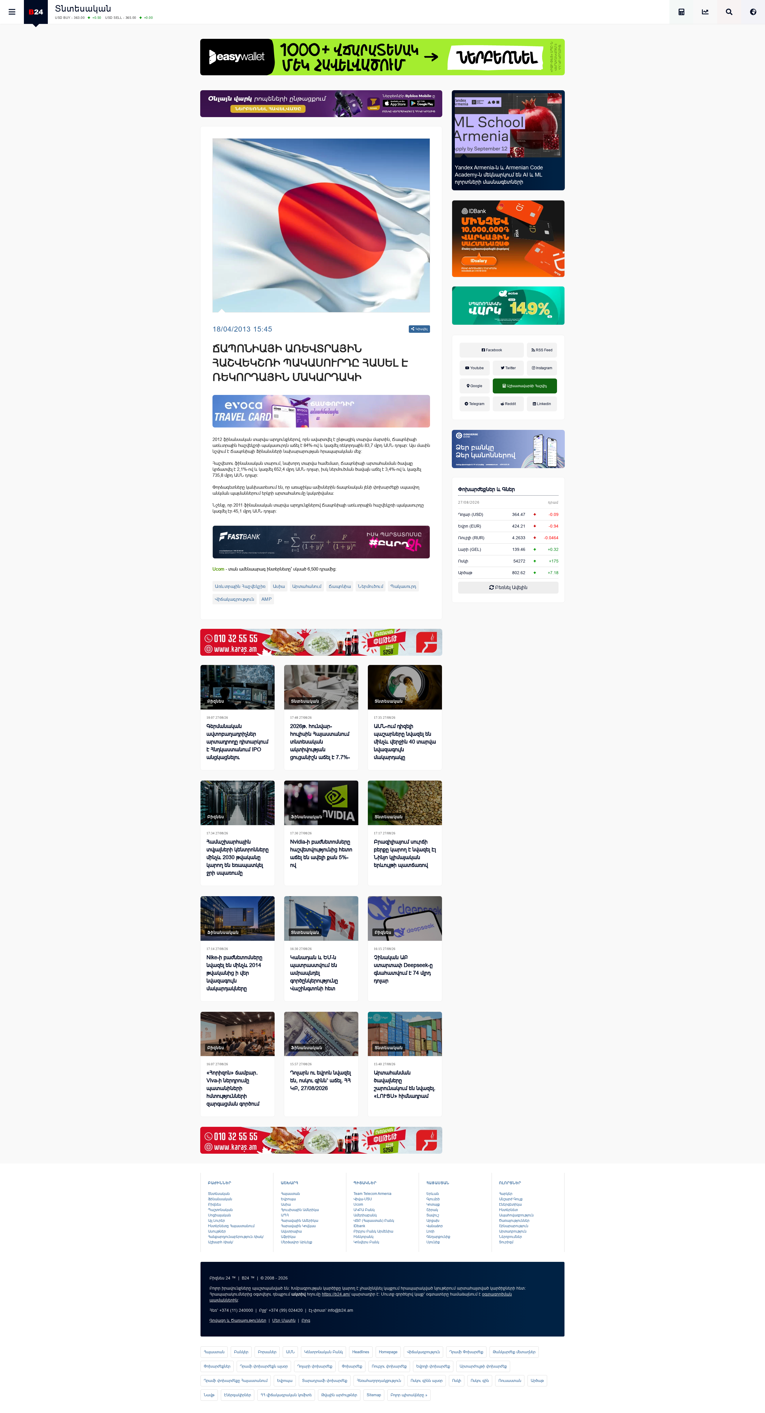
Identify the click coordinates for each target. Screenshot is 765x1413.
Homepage (388, 1352)
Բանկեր (241, 1352)
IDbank (359, 1226)
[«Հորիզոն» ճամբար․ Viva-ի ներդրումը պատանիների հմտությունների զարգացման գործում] (238, 1034)
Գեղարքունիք (438, 1237)
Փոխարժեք (352, 1366)
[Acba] (508, 305)
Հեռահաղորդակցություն (379, 1380)
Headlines (360, 1352)
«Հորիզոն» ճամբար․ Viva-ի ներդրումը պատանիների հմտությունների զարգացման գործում (232, 1088)
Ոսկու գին (480, 1380)
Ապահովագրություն (516, 1215)
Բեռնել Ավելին (510, 587)
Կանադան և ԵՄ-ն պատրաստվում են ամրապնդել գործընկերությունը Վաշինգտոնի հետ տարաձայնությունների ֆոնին (319, 980)
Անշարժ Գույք (511, 1199)
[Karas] (321, 642)
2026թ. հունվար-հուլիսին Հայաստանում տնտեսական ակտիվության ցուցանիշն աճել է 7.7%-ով (320, 745)
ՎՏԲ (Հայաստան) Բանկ (374, 1221)
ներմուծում (370, 586)
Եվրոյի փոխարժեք (433, 1366)
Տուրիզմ (506, 1242)
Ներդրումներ (510, 1237)
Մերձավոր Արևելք (296, 1242)
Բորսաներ (267, 1352)
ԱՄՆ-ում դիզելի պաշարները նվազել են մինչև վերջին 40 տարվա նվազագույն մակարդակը (405, 741)
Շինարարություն (513, 1226)
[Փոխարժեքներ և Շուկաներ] (705, 13)
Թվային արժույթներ (339, 1395)
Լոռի (430, 1231)
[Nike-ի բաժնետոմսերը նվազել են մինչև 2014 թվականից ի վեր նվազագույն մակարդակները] (238, 918)
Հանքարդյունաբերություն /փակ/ (236, 1237)
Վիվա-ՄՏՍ (363, 1199)
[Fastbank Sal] (321, 542)
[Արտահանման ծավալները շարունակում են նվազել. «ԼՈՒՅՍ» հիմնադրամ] (405, 1034)
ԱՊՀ (285, 1215)
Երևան (432, 1194)
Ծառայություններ (514, 1221)
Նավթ (209, 1395)
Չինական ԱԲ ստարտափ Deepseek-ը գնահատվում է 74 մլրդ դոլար (403, 969)
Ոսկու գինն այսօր (427, 1380)
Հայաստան (290, 1194)
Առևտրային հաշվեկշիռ (240, 586)
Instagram (543, 368)
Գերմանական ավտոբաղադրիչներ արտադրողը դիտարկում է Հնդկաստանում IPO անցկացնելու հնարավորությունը (237, 745)
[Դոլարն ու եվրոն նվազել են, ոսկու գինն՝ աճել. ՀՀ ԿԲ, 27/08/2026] (321, 1034)
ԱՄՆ (290, 1352)
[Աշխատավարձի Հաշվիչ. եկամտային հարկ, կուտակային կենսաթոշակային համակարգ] (681, 13)
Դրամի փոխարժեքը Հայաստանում (235, 1380)
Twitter (510, 368)
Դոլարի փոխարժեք (314, 1366)
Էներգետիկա (510, 1204)
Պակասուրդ (403, 586)
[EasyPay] (382, 57)
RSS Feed (544, 350)
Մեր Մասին (284, 1320)
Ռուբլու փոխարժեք (389, 1366)
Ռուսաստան (509, 1380)
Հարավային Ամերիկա (299, 1221)
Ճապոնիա (340, 586)
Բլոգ (306, 1320)
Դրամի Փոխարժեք (466, 1352)
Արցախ (432, 1221)
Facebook (493, 350)
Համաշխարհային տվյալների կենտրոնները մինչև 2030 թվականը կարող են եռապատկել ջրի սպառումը (237, 857)
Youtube (476, 368)
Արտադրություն (513, 1231)
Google (475, 386)
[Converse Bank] (508, 449)
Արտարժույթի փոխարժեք (483, 1366)
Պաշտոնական (220, 1210)
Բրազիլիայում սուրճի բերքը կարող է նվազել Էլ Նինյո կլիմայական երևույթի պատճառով (405, 853)
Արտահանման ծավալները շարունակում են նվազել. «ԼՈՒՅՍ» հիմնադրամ (404, 1084)
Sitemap (374, 1395)
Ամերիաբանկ (365, 1215)
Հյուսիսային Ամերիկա (300, 1210)
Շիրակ (432, 1210)
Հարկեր (505, 1194)
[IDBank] (508, 238)
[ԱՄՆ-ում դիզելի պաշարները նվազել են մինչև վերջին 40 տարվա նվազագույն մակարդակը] (405, 687)
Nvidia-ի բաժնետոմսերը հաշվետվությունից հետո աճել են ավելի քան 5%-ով (321, 853)
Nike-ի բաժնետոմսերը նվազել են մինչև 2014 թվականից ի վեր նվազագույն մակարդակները (234, 972)
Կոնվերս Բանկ (366, 1242)
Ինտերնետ (508, 1210)
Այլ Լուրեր (216, 1221)
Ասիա (279, 586)
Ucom (358, 1204)
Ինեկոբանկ (364, 1237)
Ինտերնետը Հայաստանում (231, 1226)
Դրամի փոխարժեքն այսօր (264, 1366)
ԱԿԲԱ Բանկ (364, 1210)
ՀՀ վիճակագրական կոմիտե (286, 1395)
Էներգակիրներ (237, 1395)
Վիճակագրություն (234, 599)
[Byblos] (321, 103)
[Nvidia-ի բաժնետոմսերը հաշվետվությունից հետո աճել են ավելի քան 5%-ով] (321, 803)
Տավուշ (432, 1215)
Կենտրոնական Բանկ (323, 1352)
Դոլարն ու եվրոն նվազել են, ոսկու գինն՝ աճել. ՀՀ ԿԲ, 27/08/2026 (320, 1080)
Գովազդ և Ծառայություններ (237, 1320)
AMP (266, 599)
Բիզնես (215, 701)
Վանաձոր (434, 1226)
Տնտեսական (83, 8)
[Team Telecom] (321, 411)
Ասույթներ (217, 1231)
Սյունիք (433, 1242)
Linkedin (543, 404)
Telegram (476, 404)
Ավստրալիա (291, 1231)
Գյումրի (433, 1199)
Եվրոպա (288, 1199)
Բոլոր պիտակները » (409, 1395)
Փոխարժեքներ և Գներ (486, 489)
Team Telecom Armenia (372, 1194)
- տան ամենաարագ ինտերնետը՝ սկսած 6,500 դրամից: (274, 568)
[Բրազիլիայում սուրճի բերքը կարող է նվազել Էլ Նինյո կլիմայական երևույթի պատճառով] (405, 803)
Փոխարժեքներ (217, 1366)
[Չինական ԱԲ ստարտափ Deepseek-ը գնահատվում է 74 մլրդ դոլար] (405, 918)
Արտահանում (307, 586)
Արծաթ (537, 1380)
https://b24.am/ (336, 1294)
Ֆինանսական (306, 816)
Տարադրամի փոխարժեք (324, 1380)
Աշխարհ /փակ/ (220, 1242)
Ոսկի (463, 561)
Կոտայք (433, 1204)
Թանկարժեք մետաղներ (514, 1352)
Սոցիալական (219, 1215)
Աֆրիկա (288, 1237)
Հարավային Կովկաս (298, 1226)
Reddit (510, 404)
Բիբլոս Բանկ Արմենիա (373, 1231)
